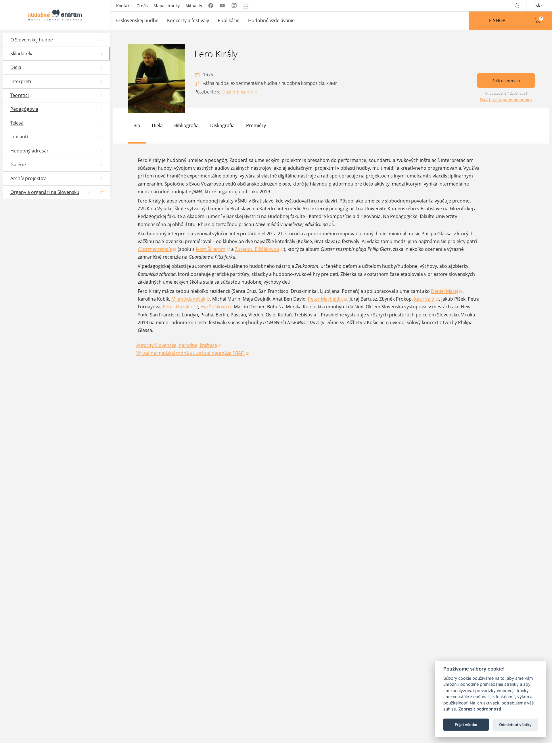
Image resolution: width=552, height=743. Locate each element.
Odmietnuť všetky (515, 724)
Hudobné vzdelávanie (271, 20)
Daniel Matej (447, 291)
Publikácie (228, 20)
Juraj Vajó (426, 299)
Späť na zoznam (506, 80)
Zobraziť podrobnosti (479, 709)
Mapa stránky (167, 5)
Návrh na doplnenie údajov (506, 99)
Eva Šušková (215, 307)
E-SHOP (497, 20)
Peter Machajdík (327, 299)
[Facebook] (210, 5)
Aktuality (193, 5)
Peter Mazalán (180, 307)
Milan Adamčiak (190, 299)
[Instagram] (234, 5)
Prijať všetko (466, 724)
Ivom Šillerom (213, 249)
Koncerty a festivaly (188, 20)
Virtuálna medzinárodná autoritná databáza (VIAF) (190, 353)
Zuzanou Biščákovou (259, 249)
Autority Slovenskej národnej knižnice (176, 345)
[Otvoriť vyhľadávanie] (517, 5)
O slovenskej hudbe (137, 20)
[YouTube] (222, 5)
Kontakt (123, 5)
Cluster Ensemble (239, 92)
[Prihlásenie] (245, 5)
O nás (142, 5)
